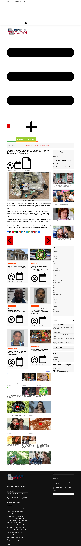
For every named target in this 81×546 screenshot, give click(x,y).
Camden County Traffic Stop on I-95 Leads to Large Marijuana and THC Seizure (40, 351)
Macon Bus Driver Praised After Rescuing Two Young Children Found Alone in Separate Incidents (63, 339)
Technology (10, 139)
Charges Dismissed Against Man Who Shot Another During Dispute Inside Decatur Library (17, 268)
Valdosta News (34, 263)
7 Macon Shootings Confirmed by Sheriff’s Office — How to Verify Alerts (63, 328)
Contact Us (28, 1)
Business (42, 126)
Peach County (55, 299)
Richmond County (56, 301)
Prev (9, 244)
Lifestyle (54, 290)
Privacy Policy (16, 1)
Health (57, 126)
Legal (63, 126)
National (54, 292)
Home (8, 1)
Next (47, 236)
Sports (69, 126)
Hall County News (56, 282)
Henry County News (57, 285)
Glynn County (55, 278)
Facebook (25, 21)
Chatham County (56, 261)
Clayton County (56, 263)
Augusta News (56, 254)
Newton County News (57, 294)
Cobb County (55, 265)
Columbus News (56, 268)
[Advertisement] (40, 11)
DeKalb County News (12, 263)
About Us (11, 1)
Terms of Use (22, 1)
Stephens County (56, 306)
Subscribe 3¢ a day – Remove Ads (25, 139)
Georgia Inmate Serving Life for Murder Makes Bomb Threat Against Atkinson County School (16, 310)
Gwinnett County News (12, 348)
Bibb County (55, 256)
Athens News (55, 251)
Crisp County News (57, 270)
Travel (54, 309)
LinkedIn (27, 21)
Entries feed (55, 357)
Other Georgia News (30, 117)
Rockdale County (56, 302)
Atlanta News (55, 253)
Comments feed (56, 359)
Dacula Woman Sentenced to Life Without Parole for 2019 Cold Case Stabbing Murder (17, 353)
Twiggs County (56, 311)
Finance (54, 277)
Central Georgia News (17, 126)
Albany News (55, 249)
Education (50, 126)
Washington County (56, 314)
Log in (54, 355)
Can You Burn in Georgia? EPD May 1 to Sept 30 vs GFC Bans (63, 335)
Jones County (55, 287)
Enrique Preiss (9, 170)
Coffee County (56, 266)
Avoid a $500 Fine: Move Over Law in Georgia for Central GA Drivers (62, 332)
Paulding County (56, 297)
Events (54, 275)
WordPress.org (56, 361)
